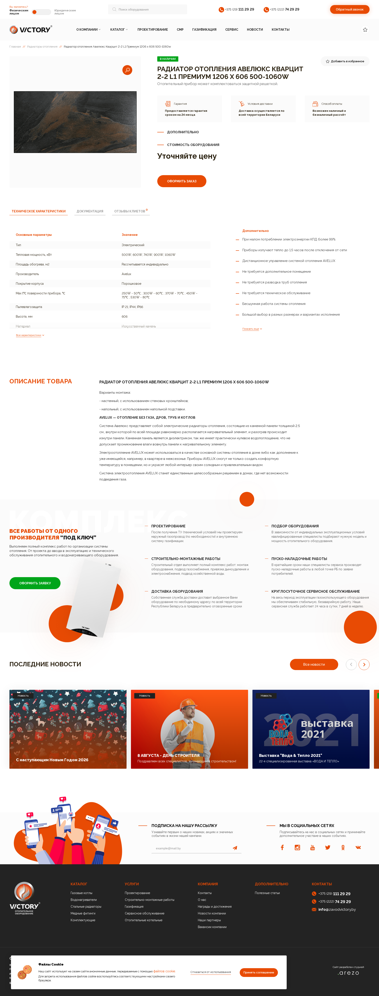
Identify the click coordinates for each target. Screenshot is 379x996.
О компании (87, 29)
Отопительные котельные (143, 920)
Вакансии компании (212, 927)
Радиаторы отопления (42, 46)
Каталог (117, 29)
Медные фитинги (83, 913)
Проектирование (153, 29)
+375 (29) (239, 9)
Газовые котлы (81, 893)
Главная (15, 46)
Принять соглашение (258, 972)
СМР (180, 29)
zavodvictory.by (337, 909)
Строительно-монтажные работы (149, 900)
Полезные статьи (267, 893)
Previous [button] (351, 664)
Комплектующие (83, 920)
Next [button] (364, 664)
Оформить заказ (182, 181)
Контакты (281, 29)
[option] (75, 122)
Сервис (231, 29)
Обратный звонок (350, 9)
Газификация (204, 29)
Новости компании (212, 913)
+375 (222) (284, 9)
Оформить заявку (35, 583)
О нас (202, 900)
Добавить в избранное (347, 61)
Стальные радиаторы (86, 906)
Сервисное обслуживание (144, 913)
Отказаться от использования (211, 972)
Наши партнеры (209, 920)
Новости (255, 29)
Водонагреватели (84, 900)
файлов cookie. (164, 971)
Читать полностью (98, 758)
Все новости (314, 664)
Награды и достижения (215, 906)
